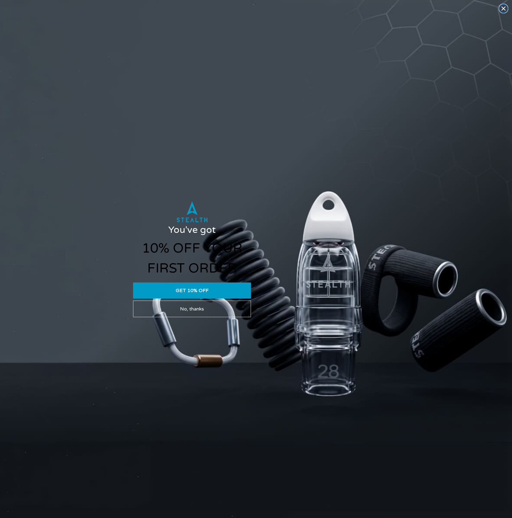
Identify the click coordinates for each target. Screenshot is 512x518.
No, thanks (192, 309)
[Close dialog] (503, 8)
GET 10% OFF (192, 290)
